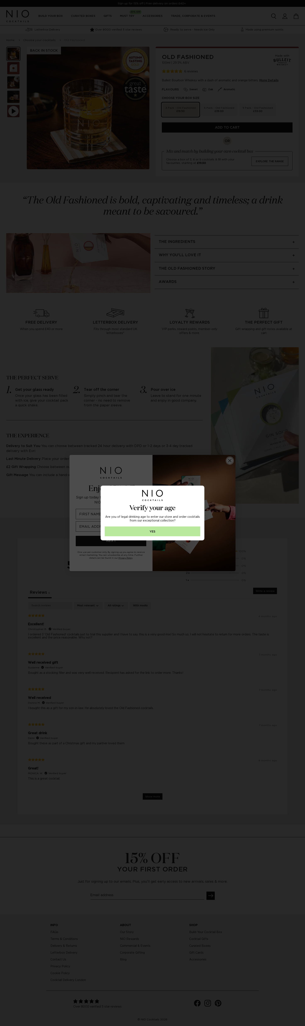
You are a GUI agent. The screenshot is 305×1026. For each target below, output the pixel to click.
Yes (152, 531)
